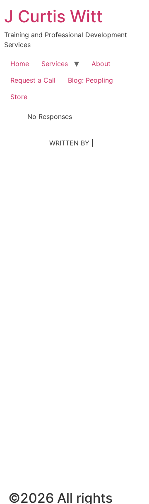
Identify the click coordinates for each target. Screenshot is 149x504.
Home (19, 63)
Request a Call (32, 80)
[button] (10, 161)
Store (18, 97)
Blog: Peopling (90, 80)
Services (54, 63)
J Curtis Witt (53, 16)
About (101, 63)
